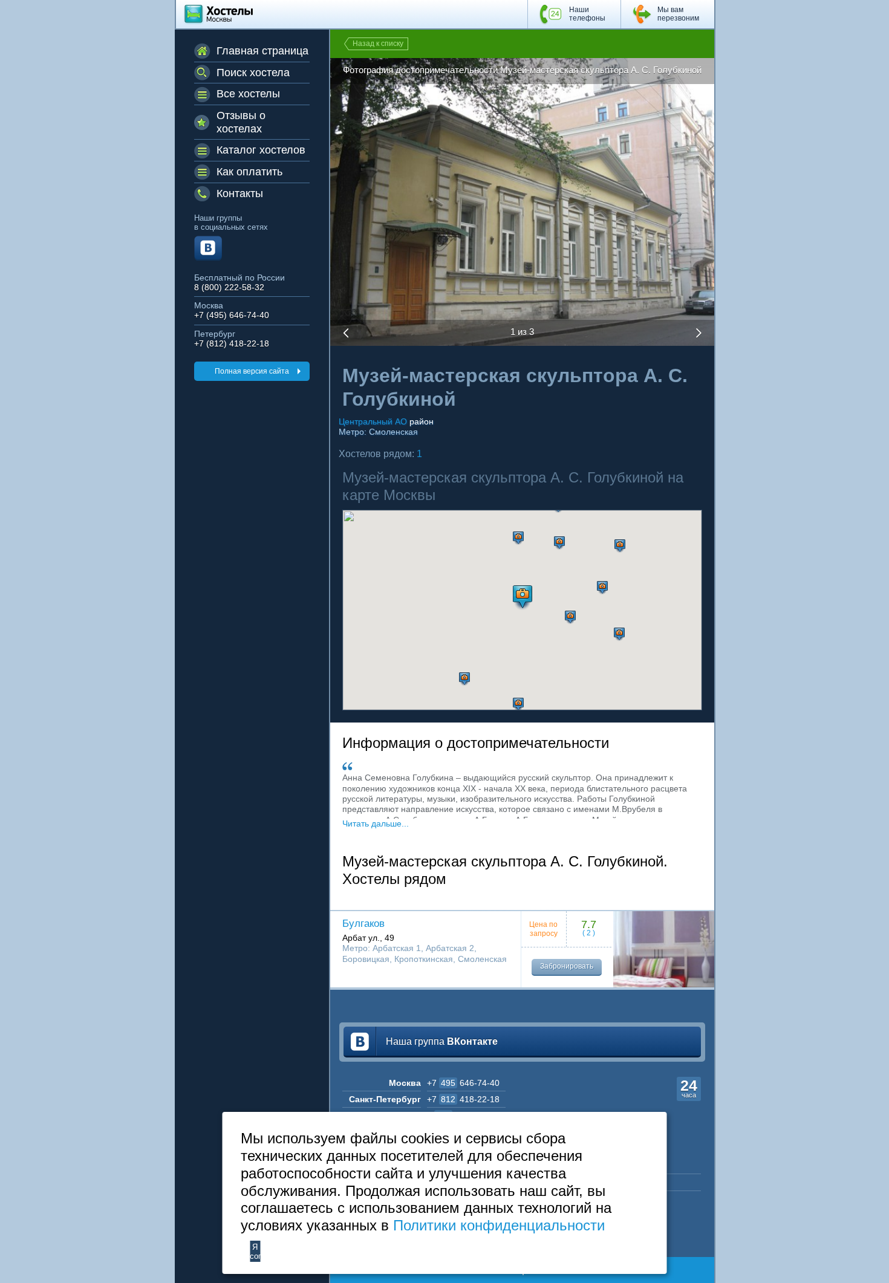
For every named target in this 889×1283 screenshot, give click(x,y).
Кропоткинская (423, 959)
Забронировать (566, 966)
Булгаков (363, 923)
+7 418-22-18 (463, 1099)
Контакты (240, 193)
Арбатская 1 (397, 948)
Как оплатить (249, 172)
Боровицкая (365, 959)
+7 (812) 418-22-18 (231, 343)
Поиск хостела (253, 73)
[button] (518, 538)
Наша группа (442, 1041)
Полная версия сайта (252, 371)
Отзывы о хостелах (241, 122)
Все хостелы (248, 94)
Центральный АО (373, 421)
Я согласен (255, 1251)
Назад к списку (378, 43)
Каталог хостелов (261, 150)
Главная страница (262, 51)
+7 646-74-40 (463, 1083)
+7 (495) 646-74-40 (231, 315)
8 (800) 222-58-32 (229, 287)
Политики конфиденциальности (499, 1225)
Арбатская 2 (450, 948)
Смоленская (393, 432)
